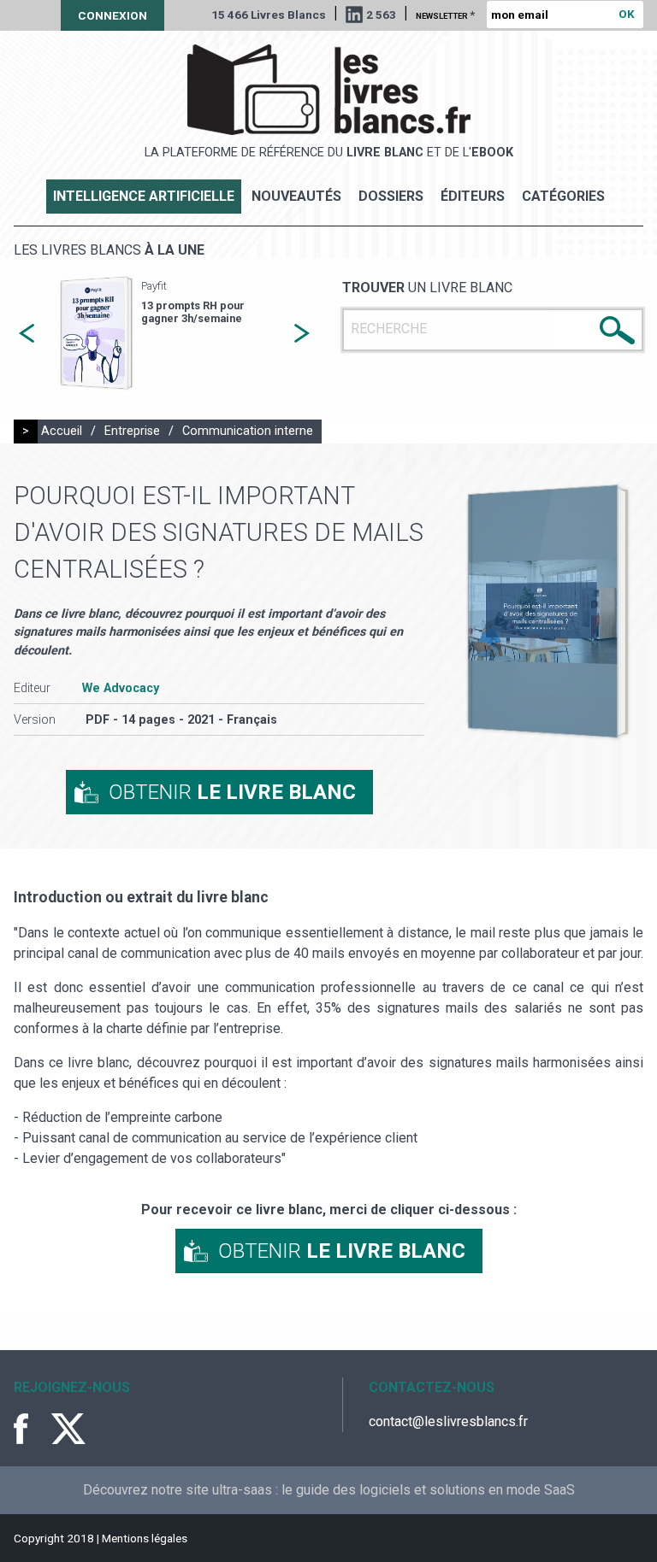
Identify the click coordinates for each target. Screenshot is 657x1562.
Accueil (61, 431)
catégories (563, 196)
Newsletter (445, 14)
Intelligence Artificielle (143, 196)
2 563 (381, 14)
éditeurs (473, 196)
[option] (164, 333)
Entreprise (132, 431)
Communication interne (247, 431)
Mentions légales (144, 1538)
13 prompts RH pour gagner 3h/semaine (193, 312)
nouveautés (296, 196)
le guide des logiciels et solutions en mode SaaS (428, 1490)
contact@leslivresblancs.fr (448, 1421)
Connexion (112, 15)
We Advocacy (120, 688)
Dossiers (390, 196)
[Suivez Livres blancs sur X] (68, 1429)
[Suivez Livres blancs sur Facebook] (31, 1429)
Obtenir (232, 792)
